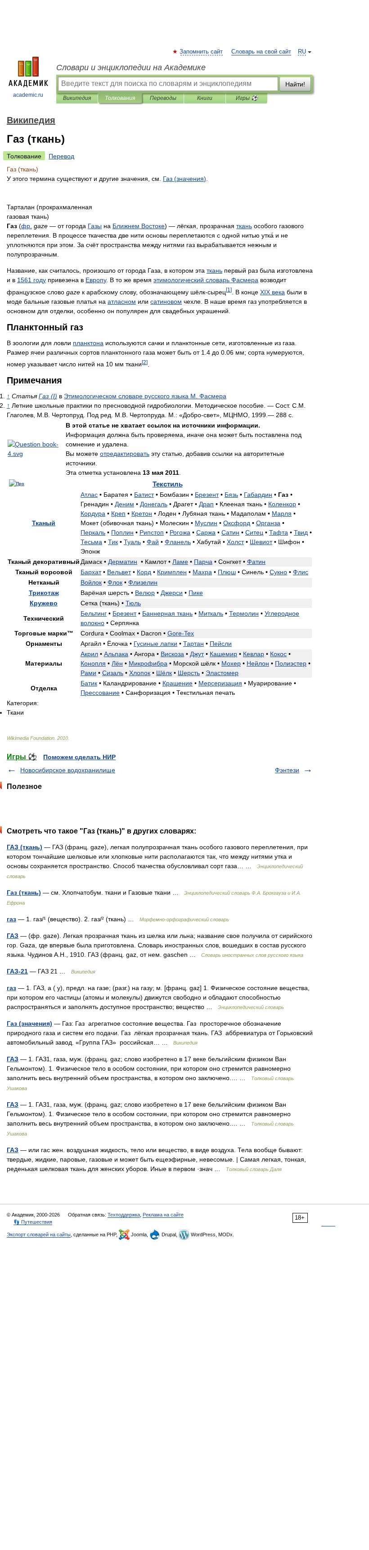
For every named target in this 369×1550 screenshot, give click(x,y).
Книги (204, 98)
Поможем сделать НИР (79, 757)
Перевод (61, 156)
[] (229, 290)
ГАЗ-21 (17, 971)
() (184, 178)
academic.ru (28, 95)
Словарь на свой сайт (261, 52)
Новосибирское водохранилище (67, 770)
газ (11, 919)
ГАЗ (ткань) (24, 847)
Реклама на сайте (163, 1214)
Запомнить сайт (201, 52)
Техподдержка (124, 1214)
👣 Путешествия (33, 1222)
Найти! (295, 84)
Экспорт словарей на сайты (39, 1234)
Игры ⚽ (247, 98)
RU (302, 52)
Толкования (120, 98)
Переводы (163, 98)
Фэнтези (287, 770)
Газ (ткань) (24, 892)
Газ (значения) (29, 1023)
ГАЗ (12, 935)
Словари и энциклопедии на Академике (131, 67)
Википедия (77, 98)
